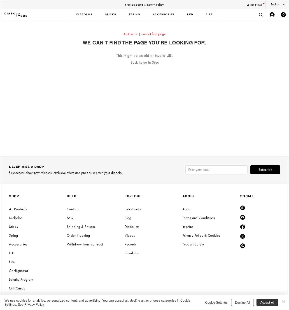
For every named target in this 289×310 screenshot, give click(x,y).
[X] (242, 236)
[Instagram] (242, 208)
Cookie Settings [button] (216, 302)
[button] (283, 14)
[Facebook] (242, 226)
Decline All (242, 302)
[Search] (260, 14)
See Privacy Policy (31, 304)
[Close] (283, 302)
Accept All (267, 302)
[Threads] (242, 245)
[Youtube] (242, 217)
